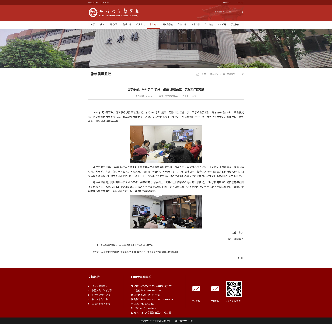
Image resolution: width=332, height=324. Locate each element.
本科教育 (154, 24)
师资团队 (140, 24)
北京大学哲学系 (99, 286)
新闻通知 (114, 24)
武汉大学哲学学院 (100, 304)
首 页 (93, 24)
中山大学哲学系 (99, 299)
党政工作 (127, 24)
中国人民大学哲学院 (101, 290)
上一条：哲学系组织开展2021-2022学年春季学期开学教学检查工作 (122, 245)
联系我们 (228, 3)
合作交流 (209, 24)
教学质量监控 (229, 74)
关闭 (240, 258)
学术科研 (195, 24)
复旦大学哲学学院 (100, 295)
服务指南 (235, 24)
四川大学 (240, 3)
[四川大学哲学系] (116, 12)
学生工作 (182, 24)
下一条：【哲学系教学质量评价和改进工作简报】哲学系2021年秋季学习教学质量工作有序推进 (135, 252)
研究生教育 (168, 24)
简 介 (102, 24)
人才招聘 (222, 24)
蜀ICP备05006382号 (184, 321)
